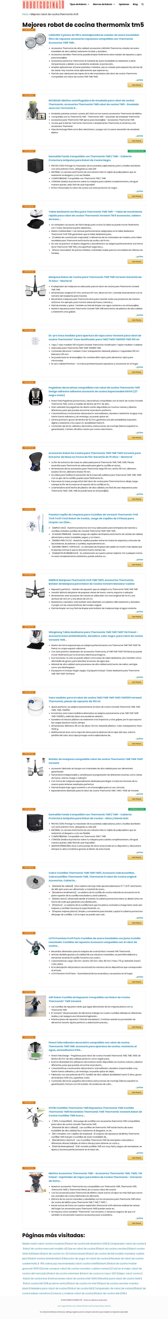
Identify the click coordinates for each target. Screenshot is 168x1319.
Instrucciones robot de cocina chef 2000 (73, 1278)
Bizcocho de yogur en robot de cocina (86, 1258)
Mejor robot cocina (130, 1273)
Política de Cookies (74, 1306)
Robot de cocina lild (80, 1288)
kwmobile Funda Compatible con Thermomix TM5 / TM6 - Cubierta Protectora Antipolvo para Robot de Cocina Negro (90, 158)
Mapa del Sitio (105, 1306)
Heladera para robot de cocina (49, 1288)
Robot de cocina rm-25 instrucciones (63, 1253)
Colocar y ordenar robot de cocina (72, 1293)
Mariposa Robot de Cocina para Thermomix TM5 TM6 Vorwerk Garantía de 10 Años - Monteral (95, 278)
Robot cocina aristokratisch (45, 1258)
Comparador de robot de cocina (113, 1288)
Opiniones (124, 4)
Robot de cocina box (35, 1278)
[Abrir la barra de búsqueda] (143, 4)
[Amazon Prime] (139, 80)
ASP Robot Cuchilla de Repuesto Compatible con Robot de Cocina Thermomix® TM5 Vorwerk (89, 999)
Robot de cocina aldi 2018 (110, 1293)
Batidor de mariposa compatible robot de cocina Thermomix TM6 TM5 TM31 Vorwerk (96, 761)
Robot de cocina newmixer (63, 1273)
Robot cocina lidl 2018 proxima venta (44, 1283)
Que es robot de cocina (81, 1248)
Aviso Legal (61, 1306)
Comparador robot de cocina (126, 1243)
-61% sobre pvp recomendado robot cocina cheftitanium (72, 1263)
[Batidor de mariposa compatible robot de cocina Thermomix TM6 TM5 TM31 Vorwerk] (35, 767)
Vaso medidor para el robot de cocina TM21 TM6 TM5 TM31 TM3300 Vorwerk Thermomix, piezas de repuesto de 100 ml (95, 699)
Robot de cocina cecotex (112, 1248)
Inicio (25, 14)
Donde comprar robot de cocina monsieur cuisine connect (75, 1268)
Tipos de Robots (78, 4)
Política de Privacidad (91, 1306)
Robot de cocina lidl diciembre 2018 (86, 1243)
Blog (135, 4)
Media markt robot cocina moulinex (43, 1243)
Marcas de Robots (102, 4)
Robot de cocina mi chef (82, 1283)
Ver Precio (136, 85)
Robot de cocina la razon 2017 (99, 1273)
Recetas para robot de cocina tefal (119, 1278)
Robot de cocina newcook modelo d (44, 1248)
